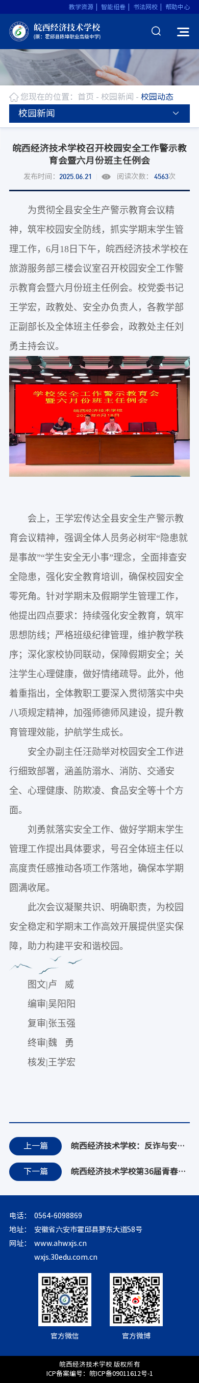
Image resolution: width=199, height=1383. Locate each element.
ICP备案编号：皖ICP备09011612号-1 (99, 1373)
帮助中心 (177, 7)
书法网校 (145, 7)
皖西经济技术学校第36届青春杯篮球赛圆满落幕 (130, 1171)
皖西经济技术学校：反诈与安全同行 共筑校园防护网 (130, 1146)
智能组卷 (113, 7)
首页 (86, 97)
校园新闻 (117, 97)
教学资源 (81, 7)
